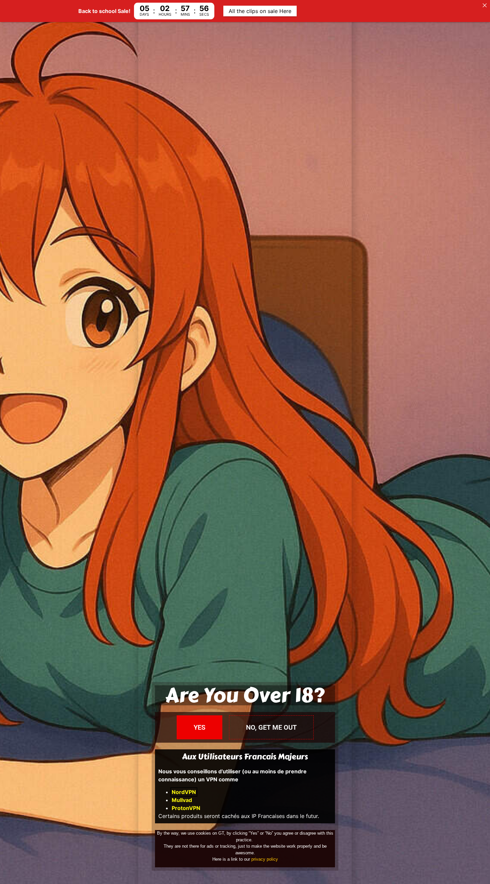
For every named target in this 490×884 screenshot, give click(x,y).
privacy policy (264, 859)
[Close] (484, 5)
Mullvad (182, 800)
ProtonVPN (186, 808)
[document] (245, 442)
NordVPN (184, 792)
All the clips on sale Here (260, 11)
